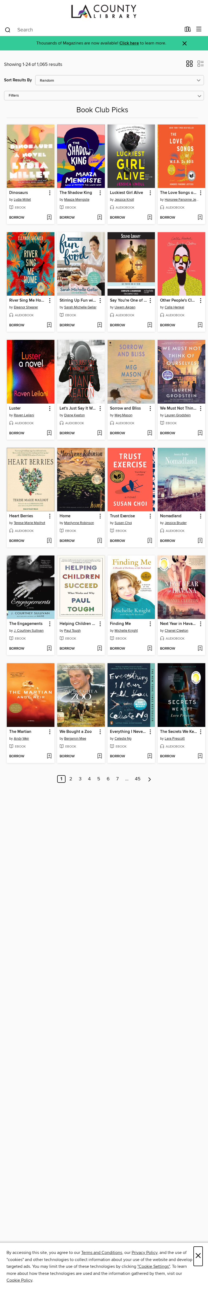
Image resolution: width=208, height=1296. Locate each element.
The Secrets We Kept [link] (179, 731)
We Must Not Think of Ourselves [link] (179, 408)
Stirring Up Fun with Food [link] (78, 300)
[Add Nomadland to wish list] (200, 541)
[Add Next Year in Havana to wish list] (200, 648)
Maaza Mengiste (76, 199)
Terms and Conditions (101, 1252)
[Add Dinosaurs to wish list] (49, 217)
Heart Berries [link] (21, 516)
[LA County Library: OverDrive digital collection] (104, 11)
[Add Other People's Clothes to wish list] (200, 325)
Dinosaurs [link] (18, 192)
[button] (189, 65)
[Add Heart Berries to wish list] (49, 541)
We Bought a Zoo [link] (76, 731)
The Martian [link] (20, 731)
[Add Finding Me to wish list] (149, 648)
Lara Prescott (175, 738)
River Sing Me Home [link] (28, 300)
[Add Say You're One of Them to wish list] (149, 325)
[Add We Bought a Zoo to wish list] (99, 756)
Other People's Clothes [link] (179, 300)
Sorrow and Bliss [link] (125, 408)
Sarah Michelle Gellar (80, 307)
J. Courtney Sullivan (29, 630)
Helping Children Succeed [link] (78, 623)
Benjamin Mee (75, 738)
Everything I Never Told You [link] (129, 731)
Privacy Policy (144, 1252)
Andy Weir (21, 738)
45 (138, 779)
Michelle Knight (126, 630)
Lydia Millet (22, 199)
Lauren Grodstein (178, 415)
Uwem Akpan (125, 307)
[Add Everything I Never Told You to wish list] (149, 756)
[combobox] (92, 29)
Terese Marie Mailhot (29, 523)
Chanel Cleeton (176, 630)
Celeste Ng (123, 738)
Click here (129, 43)
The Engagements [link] (26, 623)
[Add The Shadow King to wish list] (99, 217)
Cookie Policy (19, 1280)
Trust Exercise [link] (122, 516)
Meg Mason (123, 415)
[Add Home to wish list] (99, 541)
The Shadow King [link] (76, 192)
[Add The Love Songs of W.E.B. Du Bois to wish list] (200, 217)
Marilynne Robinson (79, 523)
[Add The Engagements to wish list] (49, 648)
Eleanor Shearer (26, 307)
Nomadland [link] (170, 516)
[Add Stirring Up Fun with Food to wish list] (99, 325)
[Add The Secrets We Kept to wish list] (200, 756)
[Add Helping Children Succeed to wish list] (99, 648)
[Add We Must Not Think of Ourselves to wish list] (200, 433)
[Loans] (188, 30)
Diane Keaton (74, 415)
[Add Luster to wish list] (49, 433)
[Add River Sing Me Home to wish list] (49, 325)
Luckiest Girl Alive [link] (126, 192)
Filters (14, 95)
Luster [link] (15, 408)
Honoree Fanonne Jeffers (182, 199)
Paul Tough (72, 630)
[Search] (7, 29)
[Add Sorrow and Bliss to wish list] (149, 433)
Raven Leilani (24, 415)
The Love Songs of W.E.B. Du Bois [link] (179, 192)
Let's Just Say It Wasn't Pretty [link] (78, 408)
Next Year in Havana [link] (178, 623)
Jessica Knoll (124, 199)
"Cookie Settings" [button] (153, 1266)
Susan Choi (123, 523)
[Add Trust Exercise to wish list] (149, 541)
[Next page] (149, 779)
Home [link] (65, 516)
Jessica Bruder (176, 523)
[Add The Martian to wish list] (49, 756)
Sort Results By (18, 80)
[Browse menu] (199, 29)
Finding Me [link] (120, 623)
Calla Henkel (174, 307)
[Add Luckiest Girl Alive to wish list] (149, 217)
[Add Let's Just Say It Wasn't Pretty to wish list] (99, 433)
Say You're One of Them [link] (129, 300)
